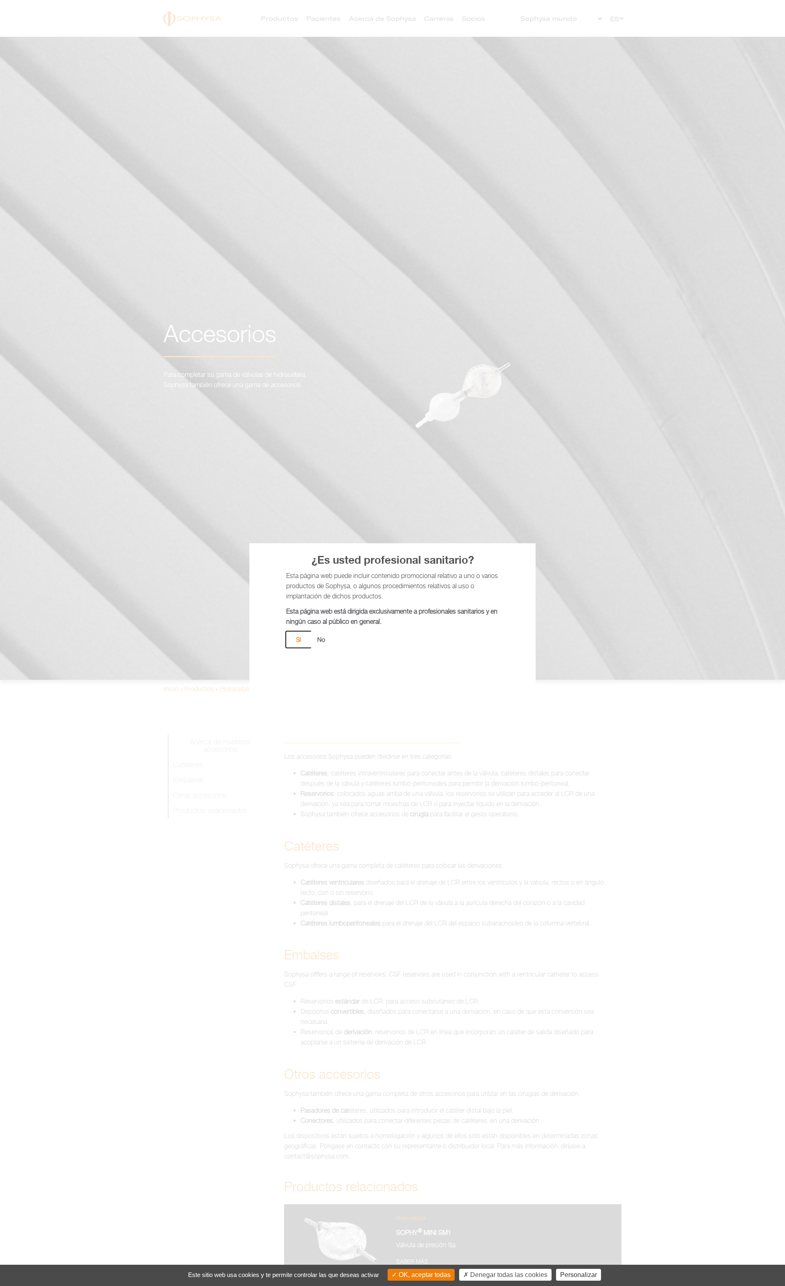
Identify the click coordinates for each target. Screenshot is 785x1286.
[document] (392, 643)
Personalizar (578, 1274)
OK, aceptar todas (424, 1274)
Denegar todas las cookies (508, 1274)
